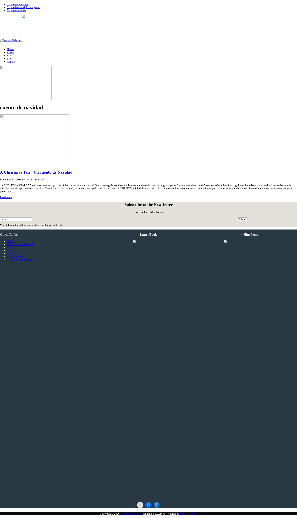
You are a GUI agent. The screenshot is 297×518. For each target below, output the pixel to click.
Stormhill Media (188, 513)
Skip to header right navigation (23, 7)
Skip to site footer (16, 10)
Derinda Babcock (131, 513)
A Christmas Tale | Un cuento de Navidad (36, 172)
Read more (6, 197)
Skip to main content (18, 4)
